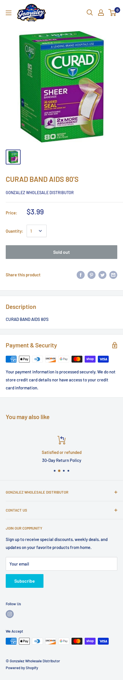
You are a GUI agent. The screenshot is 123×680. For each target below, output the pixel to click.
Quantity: (14, 231)
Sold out (61, 252)
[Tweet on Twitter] (102, 274)
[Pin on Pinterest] (92, 274)
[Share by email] (113, 274)
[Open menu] (8, 13)
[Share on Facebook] (81, 274)
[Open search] (90, 12)
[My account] (101, 12)
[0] (112, 12)
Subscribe (24, 581)
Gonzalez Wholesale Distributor (40, 192)
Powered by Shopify (22, 667)
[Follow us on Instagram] (10, 614)
